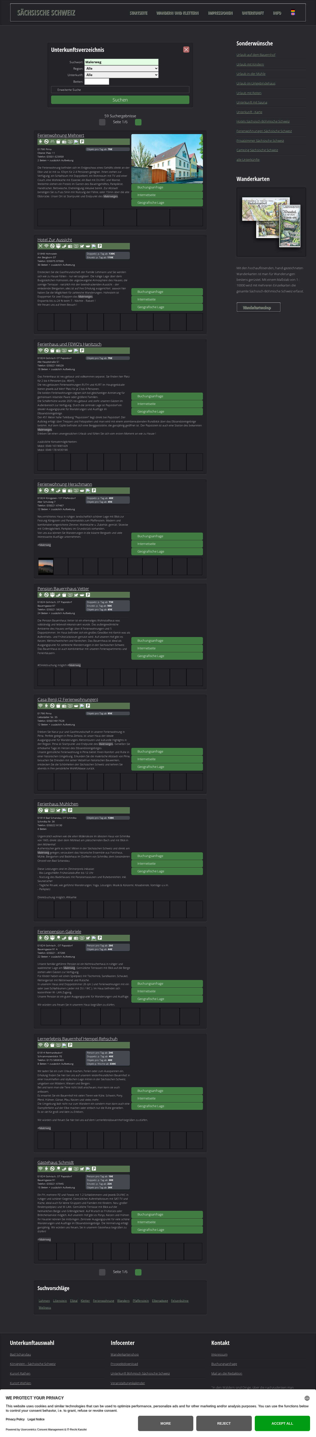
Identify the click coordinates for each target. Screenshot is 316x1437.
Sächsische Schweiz (46, 12)
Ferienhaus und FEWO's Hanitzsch (69, 344)
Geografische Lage (151, 202)
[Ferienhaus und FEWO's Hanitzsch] (167, 367)
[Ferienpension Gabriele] (167, 955)
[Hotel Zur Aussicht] (167, 263)
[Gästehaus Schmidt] (167, 1186)
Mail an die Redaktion (226, 1373)
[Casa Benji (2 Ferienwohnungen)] (167, 723)
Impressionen (220, 12)
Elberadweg (160, 1300)
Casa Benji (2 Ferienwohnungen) (68, 699)
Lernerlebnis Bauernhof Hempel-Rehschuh (78, 1038)
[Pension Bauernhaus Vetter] (167, 612)
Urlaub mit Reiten (249, 93)
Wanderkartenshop (256, 307)
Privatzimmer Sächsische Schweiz (260, 140)
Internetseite (147, 195)
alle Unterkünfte (248, 159)
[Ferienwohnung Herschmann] (167, 507)
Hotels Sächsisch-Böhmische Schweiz (263, 121)
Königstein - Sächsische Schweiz (33, 1363)
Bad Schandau (20, 1354)
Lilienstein (60, 1300)
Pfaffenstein (141, 1300)
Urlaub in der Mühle (251, 73)
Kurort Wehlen (20, 1383)
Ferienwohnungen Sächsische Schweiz (264, 131)
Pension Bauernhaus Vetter (63, 588)
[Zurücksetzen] (186, 49)
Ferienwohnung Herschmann (65, 484)
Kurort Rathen (20, 1373)
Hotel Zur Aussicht (55, 239)
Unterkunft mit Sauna (252, 102)
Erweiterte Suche (69, 90)
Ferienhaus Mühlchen (58, 804)
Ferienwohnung (103, 1300)
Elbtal (74, 1300)
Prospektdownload (124, 1363)
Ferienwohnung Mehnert (61, 135)
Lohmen (44, 1300)
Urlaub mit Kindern (250, 64)
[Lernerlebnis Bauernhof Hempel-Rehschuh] (167, 1062)
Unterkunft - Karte (249, 112)
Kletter (85, 1300)
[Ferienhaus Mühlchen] (167, 827)
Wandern (123, 1300)
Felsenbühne (180, 1300)
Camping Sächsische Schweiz (257, 150)
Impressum (219, 1354)
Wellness (45, 1307)
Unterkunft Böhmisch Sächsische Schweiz (140, 1373)
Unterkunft (252, 12)
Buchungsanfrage (150, 187)
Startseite (138, 12)
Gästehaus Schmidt (56, 1162)
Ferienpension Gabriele (59, 931)
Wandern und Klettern (177, 12)
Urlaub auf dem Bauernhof (256, 54)
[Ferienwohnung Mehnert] (167, 158)
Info (277, 12)
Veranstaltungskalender (128, 1383)
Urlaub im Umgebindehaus (256, 83)
